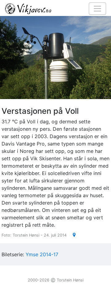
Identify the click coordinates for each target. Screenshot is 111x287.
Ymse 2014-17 (42, 254)
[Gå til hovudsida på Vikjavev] (53, 8)
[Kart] (72, 235)
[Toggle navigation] (97, 8)
